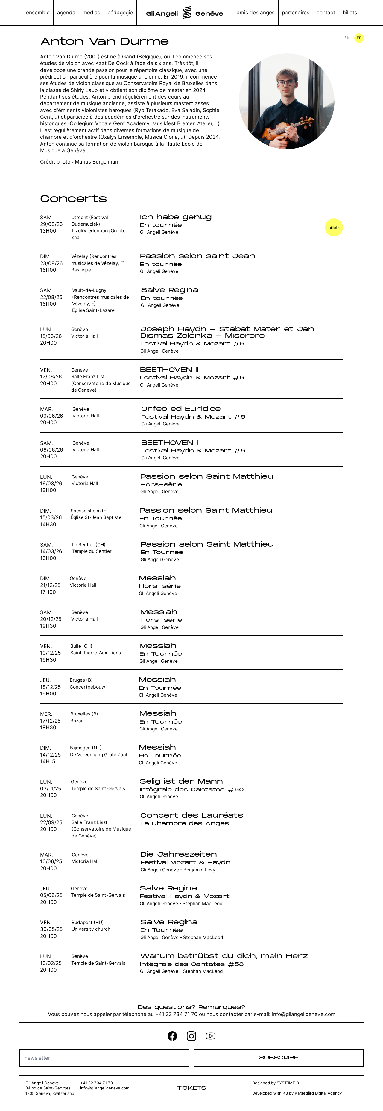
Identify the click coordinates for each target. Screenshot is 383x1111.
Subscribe (278, 1058)
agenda (66, 12)
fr (359, 37)
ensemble (38, 12)
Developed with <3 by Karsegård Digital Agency (297, 1093)
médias (91, 12)
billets (350, 12)
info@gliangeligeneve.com (303, 1014)
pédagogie (120, 12)
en (347, 37)
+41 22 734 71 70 (96, 1082)
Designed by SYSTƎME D (275, 1082)
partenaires (295, 12)
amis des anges (256, 12)
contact (326, 12)
